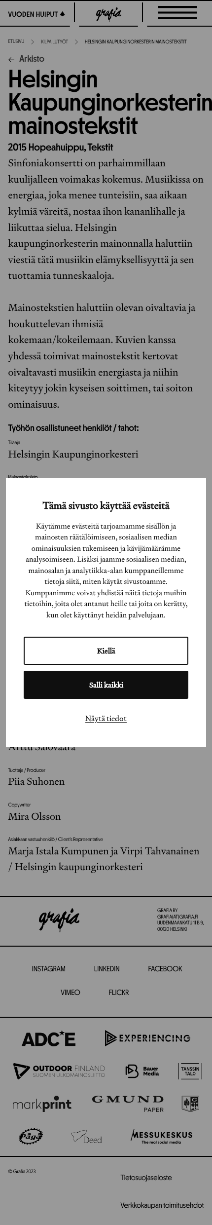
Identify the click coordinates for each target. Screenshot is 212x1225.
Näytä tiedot (106, 718)
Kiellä (106, 651)
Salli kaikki (106, 685)
